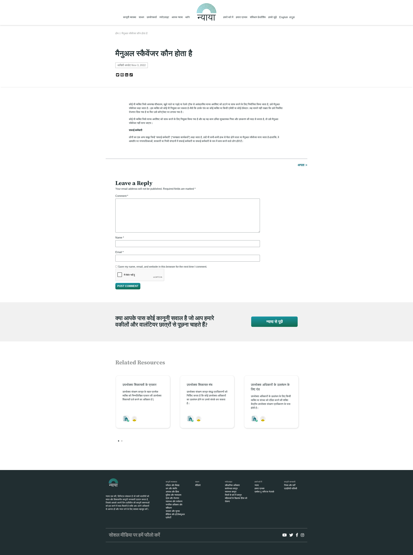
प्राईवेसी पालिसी (290, 488)
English (283, 17)
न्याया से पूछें (274, 321)
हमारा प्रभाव (241, 17)
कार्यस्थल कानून (231, 488)
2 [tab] (121, 441)
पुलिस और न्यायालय (173, 495)
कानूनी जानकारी (289, 482)
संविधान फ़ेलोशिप (258, 17)
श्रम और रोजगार (172, 498)
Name (119, 237)
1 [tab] (118, 441)
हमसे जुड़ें (272, 17)
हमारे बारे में (228, 17)
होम (117, 33)
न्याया (257, 485)
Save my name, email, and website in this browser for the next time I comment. (162, 266)
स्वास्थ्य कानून (230, 491)
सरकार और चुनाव (173, 511)
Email (119, 252)
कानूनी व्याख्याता (171, 482)
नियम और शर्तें (289, 485)
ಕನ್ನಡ (292, 17)
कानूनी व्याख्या (129, 17)
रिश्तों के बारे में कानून (233, 495)
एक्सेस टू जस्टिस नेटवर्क (264, 491)
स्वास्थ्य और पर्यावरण (174, 501)
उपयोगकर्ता (152, 17)
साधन (141, 17)
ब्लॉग (187, 17)
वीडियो (198, 485)
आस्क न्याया (177, 17)
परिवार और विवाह (172, 485)
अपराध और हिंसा (172, 491)
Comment (121, 196)
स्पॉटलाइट (164, 17)
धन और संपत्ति (171, 488)
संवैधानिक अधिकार (232, 485)
